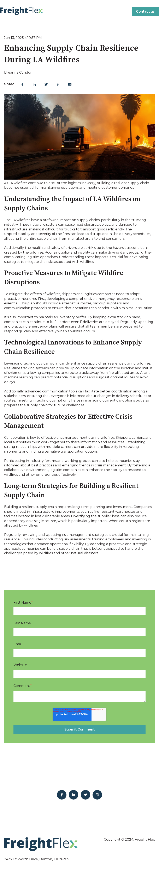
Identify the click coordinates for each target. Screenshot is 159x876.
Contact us (145, 11)
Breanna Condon (18, 72)
